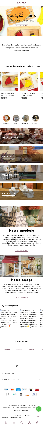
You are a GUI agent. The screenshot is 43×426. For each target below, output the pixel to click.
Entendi (37, 416)
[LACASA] (6, 422)
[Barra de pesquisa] (21, 422)
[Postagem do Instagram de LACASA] (9, 318)
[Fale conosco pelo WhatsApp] (38, 409)
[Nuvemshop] (21, 411)
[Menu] (14, 422)
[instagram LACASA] (17, 366)
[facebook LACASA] (24, 366)
